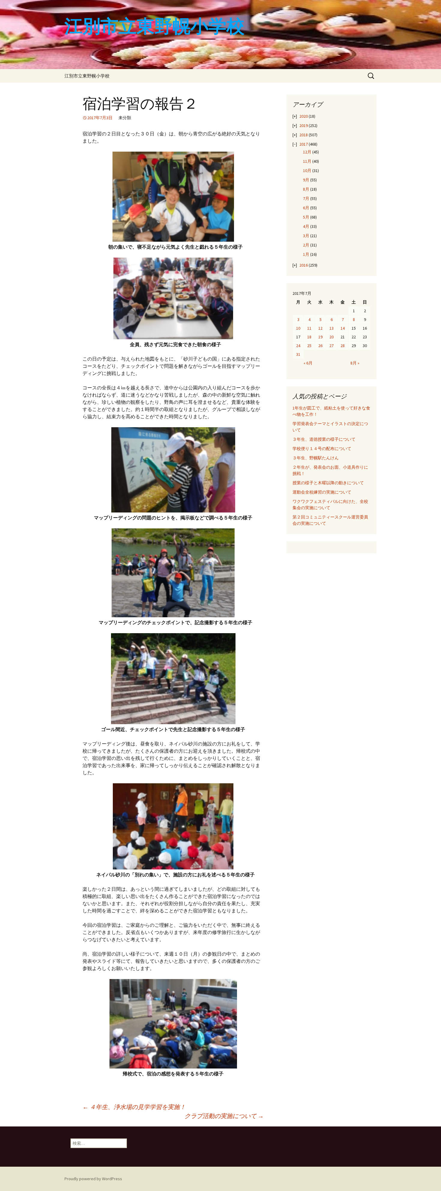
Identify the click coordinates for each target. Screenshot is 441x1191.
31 (298, 354)
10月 (307, 170)
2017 (303, 144)
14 (342, 328)
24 (298, 345)
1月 (306, 254)
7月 (306, 198)
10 (298, 328)
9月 (306, 180)
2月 (306, 245)
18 (309, 337)
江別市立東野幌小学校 (87, 76)
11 (309, 328)
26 (320, 345)
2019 (303, 125)
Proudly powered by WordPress (93, 1178)
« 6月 (308, 363)
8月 (306, 189)
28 (342, 345)
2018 (303, 135)
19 (320, 337)
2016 (303, 265)
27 (331, 345)
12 (320, 328)
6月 (306, 207)
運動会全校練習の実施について (321, 492)
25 (309, 345)
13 (331, 328)
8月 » (354, 363)
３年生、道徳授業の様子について (324, 439)
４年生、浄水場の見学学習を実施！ (134, 1107)
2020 (303, 116)
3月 (306, 235)
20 (331, 337)
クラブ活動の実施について (224, 1116)
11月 (307, 161)
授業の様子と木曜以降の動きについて (328, 482)
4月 (306, 226)
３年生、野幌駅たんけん (317, 458)
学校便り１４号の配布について (321, 448)
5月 (306, 217)
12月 (307, 152)
